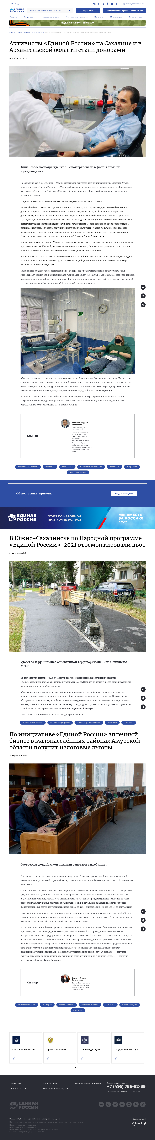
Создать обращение (124, 493)
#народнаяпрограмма (60, 723)
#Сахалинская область (28, 467)
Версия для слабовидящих (135, 4)
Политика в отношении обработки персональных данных (33, 1130)
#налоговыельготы (89, 1005)
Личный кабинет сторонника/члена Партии (124, 10)
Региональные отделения (76, 17)
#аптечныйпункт (129, 1005)
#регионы (50, 467)
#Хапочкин (114, 467)
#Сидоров (47, 1005)
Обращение (88, 10)
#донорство (67, 467)
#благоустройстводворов (88, 723)
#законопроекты (66, 1005)
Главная (12, 32)
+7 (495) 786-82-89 (126, 1086)
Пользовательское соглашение (22, 1125)
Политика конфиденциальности (23, 1127)
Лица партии (29, 17)
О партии (13, 17)
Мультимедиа (116, 17)
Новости (39, 32)
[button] (75, 1067)
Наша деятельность (50, 17)
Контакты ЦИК (19, 1088)
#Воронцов (132, 467)
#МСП (110, 1005)
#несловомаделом (78, 472)
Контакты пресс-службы (56, 1088)
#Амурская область (26, 1005)
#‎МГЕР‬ (129, 723)
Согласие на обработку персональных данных (28, 1132)
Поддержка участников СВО (77, 23)
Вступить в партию (136, 17)
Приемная (98, 17)
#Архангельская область (91, 467)
